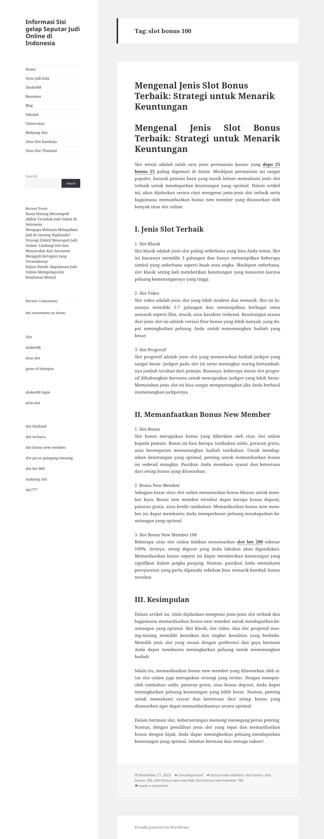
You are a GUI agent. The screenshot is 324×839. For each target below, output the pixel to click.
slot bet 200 (250, 542)
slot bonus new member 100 (219, 780)
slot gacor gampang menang (49, 458)
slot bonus (254, 775)
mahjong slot (36, 479)
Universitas (35, 123)
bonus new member (227, 775)
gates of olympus (40, 368)
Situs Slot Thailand (41, 150)
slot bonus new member (46, 447)
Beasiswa (33, 96)
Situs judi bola (37, 78)
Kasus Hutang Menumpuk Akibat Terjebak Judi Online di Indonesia (51, 219)
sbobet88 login (38, 392)
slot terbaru (36, 436)
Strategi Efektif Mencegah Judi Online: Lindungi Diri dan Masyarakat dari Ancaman (51, 245)
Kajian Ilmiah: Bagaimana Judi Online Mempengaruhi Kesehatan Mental (51, 272)
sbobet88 (33, 347)
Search (31, 176)
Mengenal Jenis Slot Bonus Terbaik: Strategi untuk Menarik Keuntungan (205, 95)
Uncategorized (190, 775)
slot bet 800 (35, 468)
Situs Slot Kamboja (41, 141)
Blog (29, 105)
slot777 (31, 489)
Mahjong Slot (37, 132)
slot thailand (36, 426)
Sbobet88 (33, 87)
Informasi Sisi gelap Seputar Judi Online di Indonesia (53, 32)
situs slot (33, 358)
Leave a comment (153, 785)
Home (31, 69)
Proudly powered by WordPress (162, 827)
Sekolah (32, 114)
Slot (29, 336)
